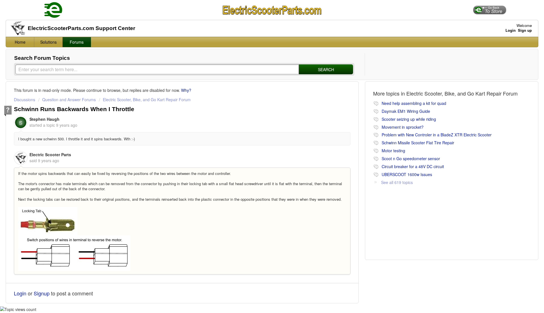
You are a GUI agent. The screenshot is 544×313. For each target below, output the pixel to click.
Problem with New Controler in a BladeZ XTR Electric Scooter (437, 135)
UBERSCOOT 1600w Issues (407, 174)
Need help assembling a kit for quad (414, 103)
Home (20, 42)
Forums (77, 42)
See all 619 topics (397, 182)
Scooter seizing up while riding (409, 119)
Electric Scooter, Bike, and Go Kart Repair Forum (147, 99)
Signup (42, 293)
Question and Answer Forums (69, 99)
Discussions (24, 99)
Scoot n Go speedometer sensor (411, 158)
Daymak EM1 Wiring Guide (406, 111)
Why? (186, 90)
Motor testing (393, 150)
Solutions (48, 42)
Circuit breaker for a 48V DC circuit (413, 166)
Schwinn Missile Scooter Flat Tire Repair (418, 142)
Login (20, 293)
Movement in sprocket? (403, 127)
